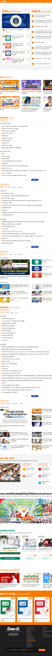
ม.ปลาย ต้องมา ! (26, 464)
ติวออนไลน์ (3, 4)
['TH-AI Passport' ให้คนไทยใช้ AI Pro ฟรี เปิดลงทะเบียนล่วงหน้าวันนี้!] (5, 447)
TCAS (23, 1)
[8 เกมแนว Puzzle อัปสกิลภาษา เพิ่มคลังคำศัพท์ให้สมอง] (31, 85)
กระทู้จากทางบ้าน (5, 309)
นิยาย (11, 1)
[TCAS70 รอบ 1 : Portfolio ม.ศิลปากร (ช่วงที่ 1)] (8, 38)
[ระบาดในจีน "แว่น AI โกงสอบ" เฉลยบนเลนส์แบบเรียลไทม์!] (37, 417)
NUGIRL (37, 1)
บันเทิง (16, 312)
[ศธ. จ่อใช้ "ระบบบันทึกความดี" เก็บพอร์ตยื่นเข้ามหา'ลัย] (37, 447)
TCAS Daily (14, 63)
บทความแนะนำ (4, 400)
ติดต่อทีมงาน (29, 634)
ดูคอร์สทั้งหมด (29, 558)
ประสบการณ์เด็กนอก (16, 294)
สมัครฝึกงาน (29, 633)
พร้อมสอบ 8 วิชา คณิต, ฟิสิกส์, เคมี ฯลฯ (29, 551)
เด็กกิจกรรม (20, 254)
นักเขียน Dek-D (30, 646)
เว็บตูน (15, 1)
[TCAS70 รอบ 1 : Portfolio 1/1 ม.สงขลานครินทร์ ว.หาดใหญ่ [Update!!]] (8, 53)
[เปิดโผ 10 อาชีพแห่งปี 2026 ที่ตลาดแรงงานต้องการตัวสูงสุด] (37, 434)
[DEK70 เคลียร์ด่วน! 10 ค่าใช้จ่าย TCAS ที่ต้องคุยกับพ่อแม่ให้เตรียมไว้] (37, 286)
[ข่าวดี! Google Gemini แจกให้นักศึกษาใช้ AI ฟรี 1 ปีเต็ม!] (15, 416)
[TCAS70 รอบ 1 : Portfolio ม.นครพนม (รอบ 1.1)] (5, 299)
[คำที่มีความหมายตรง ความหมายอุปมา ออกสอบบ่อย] (9, 101)
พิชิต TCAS (25, 536)
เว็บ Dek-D (29, 642)
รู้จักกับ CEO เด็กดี (30, 639)
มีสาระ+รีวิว (19, 187)
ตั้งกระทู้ (35, 179)
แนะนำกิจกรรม (2, 279)
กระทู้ (8, 1)
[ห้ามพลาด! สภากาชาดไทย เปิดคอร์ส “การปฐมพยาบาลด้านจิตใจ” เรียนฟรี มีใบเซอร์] (15, 267)
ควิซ (20, 1)
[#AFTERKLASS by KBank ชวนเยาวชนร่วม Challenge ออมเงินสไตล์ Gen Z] (31, 578)
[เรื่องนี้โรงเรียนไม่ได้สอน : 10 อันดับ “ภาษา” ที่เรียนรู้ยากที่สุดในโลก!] (37, 411)
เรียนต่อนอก (14, 187)
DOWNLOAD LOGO (13, 634)
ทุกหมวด (2, 187)
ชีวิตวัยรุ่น (42, 1)
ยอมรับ (42, 650)
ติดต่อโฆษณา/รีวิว (30, 629)
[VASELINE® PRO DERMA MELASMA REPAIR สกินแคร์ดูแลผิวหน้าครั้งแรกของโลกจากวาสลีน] (37, 424)
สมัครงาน (29, 631)
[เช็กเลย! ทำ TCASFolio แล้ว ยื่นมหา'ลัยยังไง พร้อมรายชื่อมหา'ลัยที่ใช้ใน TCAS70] (8, 61)
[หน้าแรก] (3, 1)
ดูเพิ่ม (27, 179)
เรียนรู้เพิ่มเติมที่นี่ (30, 650)
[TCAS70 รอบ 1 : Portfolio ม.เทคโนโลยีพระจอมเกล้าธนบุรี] (8, 45)
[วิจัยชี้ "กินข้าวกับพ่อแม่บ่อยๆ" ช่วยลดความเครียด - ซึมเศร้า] (37, 441)
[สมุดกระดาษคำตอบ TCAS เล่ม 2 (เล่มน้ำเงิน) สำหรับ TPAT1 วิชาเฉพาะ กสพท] (24, 607)
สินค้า (7, 4)
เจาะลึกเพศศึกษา (15, 403)
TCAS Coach (47, 287)
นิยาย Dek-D (29, 644)
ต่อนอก (32, 1)
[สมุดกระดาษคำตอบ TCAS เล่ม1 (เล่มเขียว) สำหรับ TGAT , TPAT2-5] (7, 607)
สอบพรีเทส (47, 1)
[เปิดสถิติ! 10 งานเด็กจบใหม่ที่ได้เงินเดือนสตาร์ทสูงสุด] (5, 441)
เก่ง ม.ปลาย (41, 536)
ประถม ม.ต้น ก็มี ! (43, 464)
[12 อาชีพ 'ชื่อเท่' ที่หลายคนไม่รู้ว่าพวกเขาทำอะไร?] (9, 85)
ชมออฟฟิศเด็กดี (30, 638)
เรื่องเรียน (11, 254)
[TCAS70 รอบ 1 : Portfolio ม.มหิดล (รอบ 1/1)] (16, 21)
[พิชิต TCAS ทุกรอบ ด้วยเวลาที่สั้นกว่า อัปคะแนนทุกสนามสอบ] (29, 543)
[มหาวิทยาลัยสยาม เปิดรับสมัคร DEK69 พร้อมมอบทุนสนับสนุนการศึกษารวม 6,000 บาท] (9, 578)
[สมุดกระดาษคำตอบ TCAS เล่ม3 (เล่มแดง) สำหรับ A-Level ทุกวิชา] (42, 607)
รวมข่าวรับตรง (8, 32)
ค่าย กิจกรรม (27, 1)
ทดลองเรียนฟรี (10, 558)
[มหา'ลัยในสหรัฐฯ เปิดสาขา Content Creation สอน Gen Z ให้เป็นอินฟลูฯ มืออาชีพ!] (5, 434)
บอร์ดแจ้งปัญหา (30, 636)
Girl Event (44, 425)
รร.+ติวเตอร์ (8, 187)
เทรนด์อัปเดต (8, 403)
